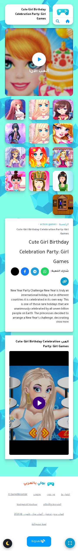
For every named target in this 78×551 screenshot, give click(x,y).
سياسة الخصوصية (27, 504)
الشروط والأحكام (52, 504)
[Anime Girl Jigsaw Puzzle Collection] (15, 109)
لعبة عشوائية (39, 524)
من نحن (51, 494)
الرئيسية (63, 10)
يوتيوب (37, 494)
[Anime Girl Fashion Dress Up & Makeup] (39, 109)
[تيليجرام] (35, 271)
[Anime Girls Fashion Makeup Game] (63, 133)
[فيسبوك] (25, 271)
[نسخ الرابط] (64, 281)
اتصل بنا (65, 494)
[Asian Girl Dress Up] (63, 181)
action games (48, 224)
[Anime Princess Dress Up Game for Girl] (15, 157)
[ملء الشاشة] (70, 543)
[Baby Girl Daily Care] (15, 181)
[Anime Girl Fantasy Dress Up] (63, 109)
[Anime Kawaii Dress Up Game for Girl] (63, 157)
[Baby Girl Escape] (63, 205)
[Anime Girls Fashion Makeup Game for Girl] (39, 133)
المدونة (36, 541)
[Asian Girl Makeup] (39, 181)
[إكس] (15, 271)
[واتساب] (45, 271)
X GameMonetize (17, 494)
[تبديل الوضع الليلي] (7, 543)
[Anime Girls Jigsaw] (15, 133)
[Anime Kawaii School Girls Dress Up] (39, 157)
